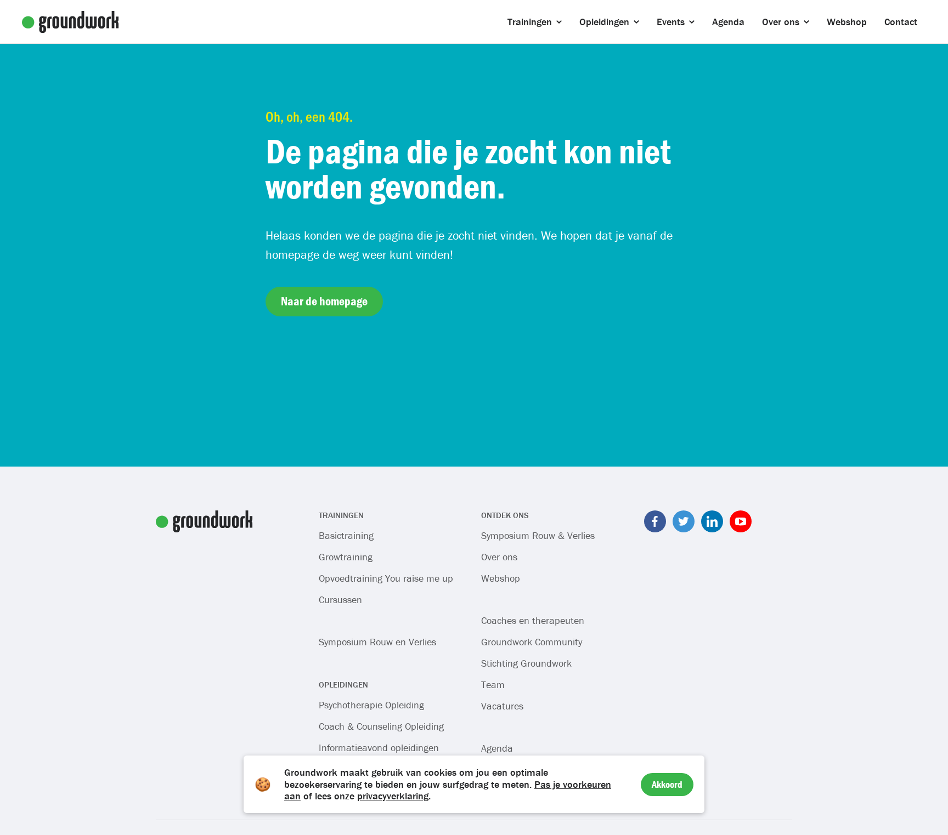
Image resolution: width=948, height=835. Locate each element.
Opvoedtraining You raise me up (386, 578)
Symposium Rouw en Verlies (377, 641)
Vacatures (502, 706)
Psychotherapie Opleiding (371, 704)
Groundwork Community (531, 641)
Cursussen (340, 599)
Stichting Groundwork (526, 663)
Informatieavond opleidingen (379, 747)
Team (493, 684)
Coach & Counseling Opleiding (381, 726)
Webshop (500, 578)
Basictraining (346, 535)
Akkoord (667, 784)
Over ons (499, 556)
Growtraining (346, 556)
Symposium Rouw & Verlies (538, 535)
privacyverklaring (392, 795)
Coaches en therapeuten (532, 620)
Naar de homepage (324, 301)
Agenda (497, 748)
